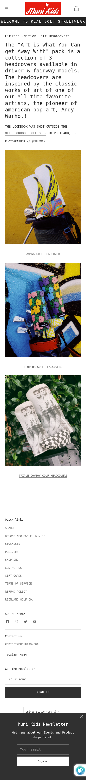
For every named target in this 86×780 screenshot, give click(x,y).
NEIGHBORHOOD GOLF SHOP (25, 133)
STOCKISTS (12, 543)
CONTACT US (13, 567)
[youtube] (34, 621)
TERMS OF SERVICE (18, 583)
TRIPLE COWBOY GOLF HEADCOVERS (43, 475)
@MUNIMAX (38, 141)
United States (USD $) (42, 711)
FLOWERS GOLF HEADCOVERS (43, 367)
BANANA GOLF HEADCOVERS (43, 254)
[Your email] (43, 679)
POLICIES (11, 551)
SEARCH (10, 528)
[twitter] (25, 621)
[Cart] (76, 8)
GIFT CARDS (13, 575)
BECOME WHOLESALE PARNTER (25, 535)
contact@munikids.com (21, 644)
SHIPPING (11, 559)
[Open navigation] (9, 8)
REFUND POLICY (16, 591)
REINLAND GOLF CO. (19, 599)
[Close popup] (81, 717)
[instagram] (16, 621)
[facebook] (7, 621)
